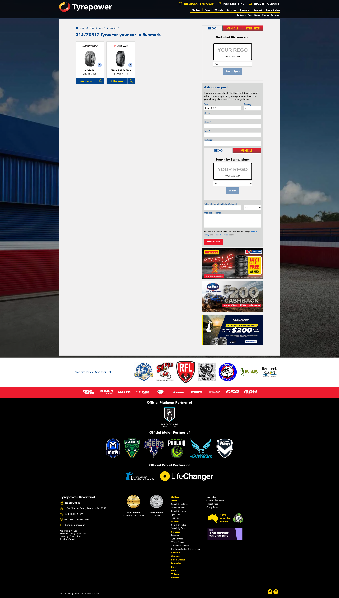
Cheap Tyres (212, 507)
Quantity (247, 104)
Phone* (207, 122)
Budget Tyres (212, 503)
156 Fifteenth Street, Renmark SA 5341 (85, 508)
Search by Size (178, 507)
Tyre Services (177, 538)
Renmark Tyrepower (198, 3)
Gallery (196, 9)
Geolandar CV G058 (121, 70)
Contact (257, 9)
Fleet (250, 15)
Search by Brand (178, 511)
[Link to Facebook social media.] (270, 591)
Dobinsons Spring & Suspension (185, 549)
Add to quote (86, 81)
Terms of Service (221, 234)
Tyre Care (175, 514)
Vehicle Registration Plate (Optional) (220, 204)
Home (81, 28)
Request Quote (213, 241)
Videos (265, 15)
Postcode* (208, 139)
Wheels (219, 9)
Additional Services (180, 545)
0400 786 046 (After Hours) (76, 519)
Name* (207, 113)
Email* (207, 131)
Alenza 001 (90, 70)
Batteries (241, 15)
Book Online (273, 9)
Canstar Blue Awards (215, 500)
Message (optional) (212, 212)
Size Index (211, 497)
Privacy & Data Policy (76, 593)
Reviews (275, 15)
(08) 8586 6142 (233, 3)
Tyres (207, 9)
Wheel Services (178, 542)
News (257, 15)
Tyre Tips (175, 517)
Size (206, 104)
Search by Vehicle (179, 504)
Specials (244, 9)
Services (231, 9)
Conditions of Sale (92, 593)
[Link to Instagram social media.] (275, 591)
